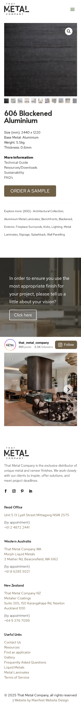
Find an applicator (17, 652)
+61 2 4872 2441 (16, 527)
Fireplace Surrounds (29, 227)
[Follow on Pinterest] (22, 491)
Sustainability (14, 172)
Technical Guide (16, 162)
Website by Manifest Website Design (42, 700)
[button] (68, 31)
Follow (69, 344)
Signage (24, 234)
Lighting (57, 227)
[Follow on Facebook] (5, 491)
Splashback (38, 234)
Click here (23, 315)
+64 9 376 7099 (17, 620)
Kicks (46, 227)
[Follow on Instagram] (14, 491)
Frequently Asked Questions (25, 662)
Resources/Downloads (20, 167)
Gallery (9, 657)
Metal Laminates (16, 672)
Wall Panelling (56, 234)
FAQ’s (8, 177)
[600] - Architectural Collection (43, 211)
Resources (12, 647)
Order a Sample (30, 191)
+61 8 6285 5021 (17, 571)
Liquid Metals (14, 667)
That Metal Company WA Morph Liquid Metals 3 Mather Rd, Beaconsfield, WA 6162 (31, 554)
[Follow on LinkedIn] (30, 491)
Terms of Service (16, 677)
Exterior (9, 227)
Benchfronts (49, 219)
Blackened (65, 219)
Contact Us (12, 642)
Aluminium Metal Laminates (22, 219)
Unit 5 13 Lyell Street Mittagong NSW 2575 (36, 515)
